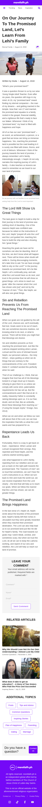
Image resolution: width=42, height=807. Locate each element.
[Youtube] (32, 802)
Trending (12, 8)
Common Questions (9, 654)
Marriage (27, 732)
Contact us (7, 796)
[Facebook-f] (25, 802)
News (20, 8)
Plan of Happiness (13, 725)
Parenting (32, 725)
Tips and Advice (26, 705)
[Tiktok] (17, 802)
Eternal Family (7, 47)
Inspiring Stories (8, 689)
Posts (10, 705)
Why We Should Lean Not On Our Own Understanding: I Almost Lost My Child (20, 650)
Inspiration (29, 8)
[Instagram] (9, 802)
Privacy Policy (20, 796)
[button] (4, 8)
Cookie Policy (34, 796)
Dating (14, 732)
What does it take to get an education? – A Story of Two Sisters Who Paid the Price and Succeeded (19, 684)
